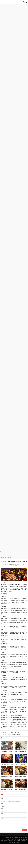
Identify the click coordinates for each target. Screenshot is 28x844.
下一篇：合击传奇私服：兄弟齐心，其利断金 (10, 734)
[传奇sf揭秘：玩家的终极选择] (7, 758)
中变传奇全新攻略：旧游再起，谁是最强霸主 (10, 751)
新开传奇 (14, 842)
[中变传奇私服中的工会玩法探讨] (21, 770)
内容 (2, 818)
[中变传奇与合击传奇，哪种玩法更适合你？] (21, 758)
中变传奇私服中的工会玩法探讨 (21, 776)
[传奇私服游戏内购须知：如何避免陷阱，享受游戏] (21, 745)
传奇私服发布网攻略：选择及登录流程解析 (10, 776)
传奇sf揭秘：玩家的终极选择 (7, 764)
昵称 (2, 803)
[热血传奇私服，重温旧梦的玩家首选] (21, 783)
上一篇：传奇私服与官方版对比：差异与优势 (10, 732)
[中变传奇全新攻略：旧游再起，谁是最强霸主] (7, 745)
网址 (2, 813)
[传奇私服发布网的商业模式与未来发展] (7, 783)
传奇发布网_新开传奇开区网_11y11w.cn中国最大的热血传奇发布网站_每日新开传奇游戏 (6, 1)
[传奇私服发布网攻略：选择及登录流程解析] (7, 770)
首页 (3, 557)
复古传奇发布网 (8, 557)
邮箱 (2, 808)
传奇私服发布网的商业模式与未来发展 (9, 789)
